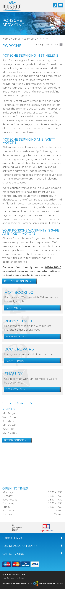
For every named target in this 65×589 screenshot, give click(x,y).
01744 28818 (53, 267)
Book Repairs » (16, 360)
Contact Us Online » (17, 281)
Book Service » (16, 336)
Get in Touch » (15, 389)
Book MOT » (13, 308)
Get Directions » (15, 440)
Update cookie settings (14, 578)
